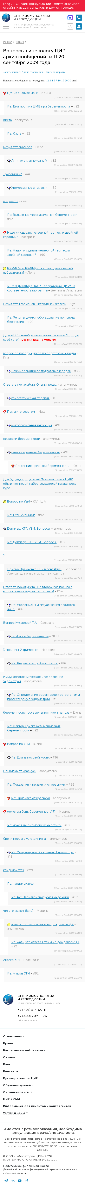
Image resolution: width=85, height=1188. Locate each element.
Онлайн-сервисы (16, 1092)
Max (70, 18)
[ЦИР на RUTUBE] (27, 1181)
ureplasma (10, 201)
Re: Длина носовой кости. (30, 757)
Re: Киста (14, 133)
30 (69, 80)
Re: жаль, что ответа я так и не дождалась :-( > (45, 942)
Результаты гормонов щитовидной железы (34, 304)
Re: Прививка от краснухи (30, 798)
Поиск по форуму (55, 71)
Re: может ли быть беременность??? (34, 825)
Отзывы (9, 1057)
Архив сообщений (32, 71)
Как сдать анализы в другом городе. (45, 7)
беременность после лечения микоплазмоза (36, 712)
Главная (7, 41)
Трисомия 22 (12, 174)
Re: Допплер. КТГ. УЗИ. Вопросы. (32, 542)
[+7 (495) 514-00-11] (79, 18)
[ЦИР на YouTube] (20, 1181)
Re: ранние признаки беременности (42, 466)
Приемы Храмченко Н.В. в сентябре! (34, 569)
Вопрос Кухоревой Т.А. (20, 623)
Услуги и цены (14, 1113)
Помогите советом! (21, 412)
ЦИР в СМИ (11, 1099)
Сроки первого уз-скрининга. (24, 839)
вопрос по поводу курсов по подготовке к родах (39, 353)
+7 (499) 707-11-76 (32, 1016)
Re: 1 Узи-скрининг (21, 515)
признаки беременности (21, 439)
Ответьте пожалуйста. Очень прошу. (30, 384)
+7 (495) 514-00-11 (79, 18)
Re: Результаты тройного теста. (34, 663)
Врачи (8, 1043)
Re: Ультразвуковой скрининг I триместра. (42, 852)
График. (9, 4)
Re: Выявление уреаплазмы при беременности (42, 215)
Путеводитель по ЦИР (20, 1078)
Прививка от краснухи (19, 771)
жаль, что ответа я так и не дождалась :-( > (42, 924)
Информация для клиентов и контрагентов (37, 1106)
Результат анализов (17, 147)
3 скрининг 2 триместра (20, 650)
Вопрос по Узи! (18, 501)
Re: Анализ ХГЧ (18, 973)
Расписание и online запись (24, 1050)
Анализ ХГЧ (11, 960)
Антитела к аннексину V (29, 160)
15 (62, 80)
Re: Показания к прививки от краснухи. (36, 784)
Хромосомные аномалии (29, 188)
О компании (12, 1036)
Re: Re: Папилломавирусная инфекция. (40, 897)
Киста (7, 120)
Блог (7, 1064)
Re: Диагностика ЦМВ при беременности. (38, 106)
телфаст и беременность (29, 636)
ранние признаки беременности (35, 452)
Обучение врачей (17, 1085)
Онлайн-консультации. (34, 4)
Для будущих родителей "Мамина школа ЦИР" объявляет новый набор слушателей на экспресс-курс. (40, 483)
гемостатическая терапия (30, 398)
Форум (20, 41)
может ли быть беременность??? (31, 811)
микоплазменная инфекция (31, 425)
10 (59, 80)
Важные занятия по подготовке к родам (41, 371)
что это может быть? (18, 911)
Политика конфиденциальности (26, 1165)
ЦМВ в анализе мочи (22, 93)
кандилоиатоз (13, 870)
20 (66, 80)
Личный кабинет (79, 26)
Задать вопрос (11, 71)
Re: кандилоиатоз (20, 883)
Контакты (10, 1071)
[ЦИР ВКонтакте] (13, 1181)
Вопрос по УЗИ (18, 744)
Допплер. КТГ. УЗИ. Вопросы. (29, 528)
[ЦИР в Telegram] (6, 1181)
